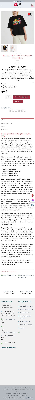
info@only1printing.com (9, 332)
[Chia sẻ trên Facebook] (13, 110)
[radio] (3, 86)
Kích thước (4, 83)
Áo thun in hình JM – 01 (26, 291)
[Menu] (2, 5)
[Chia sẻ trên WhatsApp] (10, 110)
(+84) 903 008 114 (10, 319)
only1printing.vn (9, 335)
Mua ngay (18, 101)
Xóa (33, 82)
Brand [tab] (3, 126)
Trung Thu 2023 (6, 108)
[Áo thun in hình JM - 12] (9, 282)
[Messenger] (32, 200)
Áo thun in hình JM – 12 (9, 291)
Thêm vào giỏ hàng (21, 97)
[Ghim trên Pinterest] (22, 110)
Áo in (21, 53)
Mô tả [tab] (3, 120)
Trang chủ (15, 53)
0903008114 (20, 1)
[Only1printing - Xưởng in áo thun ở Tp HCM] (17, 5)
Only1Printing (29, 398)
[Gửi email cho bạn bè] (19, 110)
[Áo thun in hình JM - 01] (26, 282)
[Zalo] (32, 205)
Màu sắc (3, 89)
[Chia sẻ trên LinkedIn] (25, 110)
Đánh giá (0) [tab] (4, 129)
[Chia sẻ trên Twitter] (16, 110)
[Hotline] (32, 195)
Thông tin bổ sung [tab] (6, 123)
